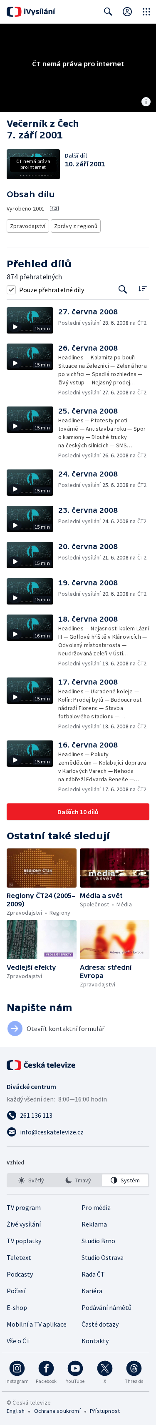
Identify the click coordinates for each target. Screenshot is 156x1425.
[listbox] (78, 1180)
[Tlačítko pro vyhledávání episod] (123, 289)
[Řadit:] (142, 289)
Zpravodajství (28, 226)
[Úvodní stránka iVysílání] (31, 12)
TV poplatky (24, 1241)
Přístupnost (105, 1411)
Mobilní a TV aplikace (37, 1324)
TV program (24, 1207)
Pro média (96, 1207)
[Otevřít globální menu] (146, 11)
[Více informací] (146, 102)
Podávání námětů (106, 1307)
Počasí (16, 1291)
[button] (32, 320)
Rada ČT (93, 1274)
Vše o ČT (18, 1341)
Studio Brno (98, 1241)
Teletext (19, 1257)
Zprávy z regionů (75, 226)
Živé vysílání (24, 1224)
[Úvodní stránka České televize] (42, 1065)
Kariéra (92, 1291)
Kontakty (95, 1341)
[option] (31, 1180)
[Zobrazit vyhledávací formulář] (108, 11)
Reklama (94, 1224)
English (16, 1411)
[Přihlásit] (127, 11)
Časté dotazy (100, 1324)
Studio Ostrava (103, 1257)
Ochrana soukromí (57, 1411)
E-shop (17, 1307)
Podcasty (20, 1274)
